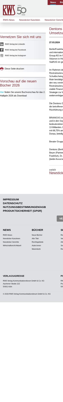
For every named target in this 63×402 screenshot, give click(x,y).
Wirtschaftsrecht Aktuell (12, 246)
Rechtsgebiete (37, 242)
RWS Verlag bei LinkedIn (15, 44)
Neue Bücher (37, 235)
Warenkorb (36, 249)
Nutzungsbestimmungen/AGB (24, 207)
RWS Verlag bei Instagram (15, 56)
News (53, 2)
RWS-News (9, 20)
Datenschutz (13, 203)
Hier (2, 92)
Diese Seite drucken (14, 68)
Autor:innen (36, 246)
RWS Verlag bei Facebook (15, 50)
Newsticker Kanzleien (29, 20)
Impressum (11, 199)
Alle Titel (35, 239)
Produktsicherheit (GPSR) (22, 210)
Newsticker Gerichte (11, 242)
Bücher (37, 229)
